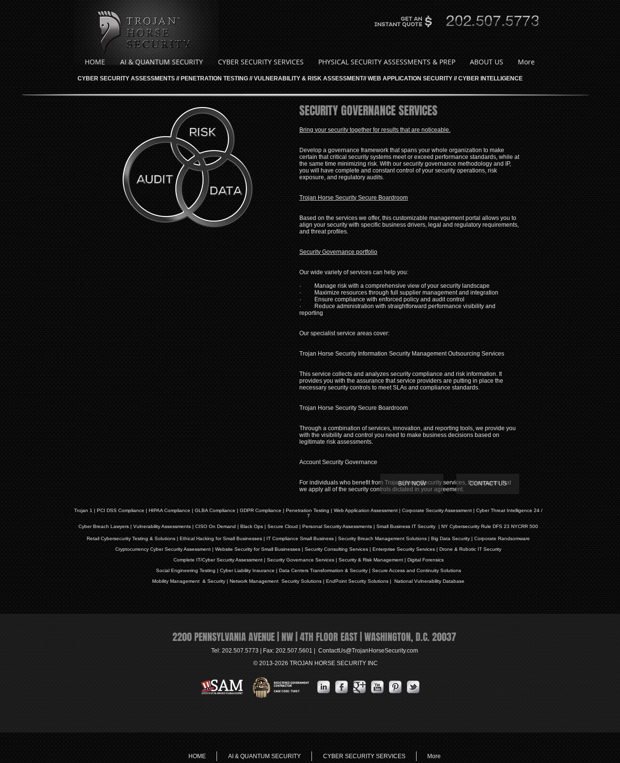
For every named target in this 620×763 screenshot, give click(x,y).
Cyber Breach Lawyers (103, 526)
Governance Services (309, 559)
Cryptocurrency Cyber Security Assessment (163, 549)
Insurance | (265, 570)
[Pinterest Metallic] (395, 687)
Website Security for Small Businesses (257, 549)
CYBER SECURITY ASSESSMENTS (126, 78)
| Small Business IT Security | (406, 526)
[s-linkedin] (323, 687)
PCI (101, 510)
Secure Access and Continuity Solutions (416, 570)
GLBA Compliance (215, 510)
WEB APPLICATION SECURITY (410, 78)
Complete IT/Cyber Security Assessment (218, 559)
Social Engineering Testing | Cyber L (196, 570)
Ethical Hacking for (200, 538)
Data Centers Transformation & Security (324, 570)
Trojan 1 (83, 510)
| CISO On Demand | (215, 526)
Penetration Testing (307, 510)
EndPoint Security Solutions (357, 581)
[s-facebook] (341, 687)
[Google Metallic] (359, 687)
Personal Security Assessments (337, 526)
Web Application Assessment (366, 510)
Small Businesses (241, 538)
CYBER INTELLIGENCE (490, 78)
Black (246, 526)
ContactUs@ (368, 650)
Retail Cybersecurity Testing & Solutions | (133, 538)
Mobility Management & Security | (191, 581)
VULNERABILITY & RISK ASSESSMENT (308, 78)
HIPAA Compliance (169, 510)
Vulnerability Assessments (162, 526)
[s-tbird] (413, 687)
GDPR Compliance (260, 510)
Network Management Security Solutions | (278, 581)
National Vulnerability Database (429, 581)
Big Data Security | (452, 538)
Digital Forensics (425, 559)
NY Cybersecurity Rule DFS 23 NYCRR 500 (489, 526)
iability (244, 570)
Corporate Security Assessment (437, 510)
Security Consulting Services (336, 549)
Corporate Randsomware (502, 538)
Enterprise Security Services (403, 549)
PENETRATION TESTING (214, 78)
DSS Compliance (124, 510)
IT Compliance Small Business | (302, 538)
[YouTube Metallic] (377, 687)
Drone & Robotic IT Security (469, 549)
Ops (258, 526)
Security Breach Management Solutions (382, 538)
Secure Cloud (282, 526)
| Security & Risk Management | (370, 559)
